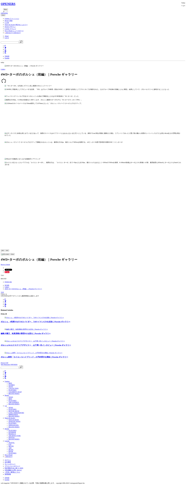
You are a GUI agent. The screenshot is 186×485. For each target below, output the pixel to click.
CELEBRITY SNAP (15, 392)
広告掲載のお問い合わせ (13, 470)
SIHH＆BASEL (14, 425)
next (7, 250)
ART (10, 448)
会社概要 (8, 462)
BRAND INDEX (14, 393)
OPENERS (8, 4)
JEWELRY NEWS (14, 421)
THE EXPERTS (14, 402)
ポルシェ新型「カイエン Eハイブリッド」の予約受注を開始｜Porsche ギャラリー (34, 357)
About (7, 36)
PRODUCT (12, 434)
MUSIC (11, 449)
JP (3, 11)
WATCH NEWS (14, 420)
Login (183, 5)
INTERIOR (12, 432)
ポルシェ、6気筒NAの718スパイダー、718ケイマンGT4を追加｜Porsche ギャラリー (35, 322)
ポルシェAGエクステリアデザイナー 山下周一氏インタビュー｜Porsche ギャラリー (36, 345)
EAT (10, 444)
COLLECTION (14, 388)
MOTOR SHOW (14, 411)
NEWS (11, 386)
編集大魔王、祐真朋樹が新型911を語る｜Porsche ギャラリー (26, 333)
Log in (7, 38)
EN (7, 11)
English (7, 58)
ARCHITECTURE (15, 436)
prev (3, 250)
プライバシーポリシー (12, 466)
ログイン (8, 460)
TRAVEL (12, 442)
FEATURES (12, 390)
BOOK (11, 451)
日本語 (7, 56)
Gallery (3, 69)
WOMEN (12, 385)
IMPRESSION (13, 414)
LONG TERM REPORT (16, 413)
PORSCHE (8, 282)
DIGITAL (12, 437)
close (12, 254)
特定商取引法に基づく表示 (14, 468)
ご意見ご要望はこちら (12, 472)
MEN (10, 383)
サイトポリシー (10, 464)
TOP (2, 292)
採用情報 (8, 474)
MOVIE (11, 446)
